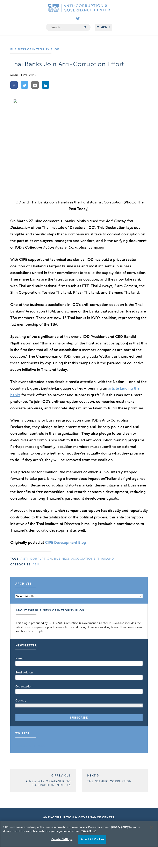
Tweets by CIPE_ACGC (30, 746)
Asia (36, 564)
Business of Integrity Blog (34, 49)
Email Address (24, 672)
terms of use (88, 831)
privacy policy (120, 826)
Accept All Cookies (92, 839)
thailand (106, 558)
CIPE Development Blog (65, 542)
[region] (79, 834)
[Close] (151, 827)
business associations (74, 558)
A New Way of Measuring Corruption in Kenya (48, 780)
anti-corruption (36, 558)
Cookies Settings (61, 839)
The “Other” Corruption (109, 778)
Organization (23, 686)
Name (19, 658)
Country (20, 700)
